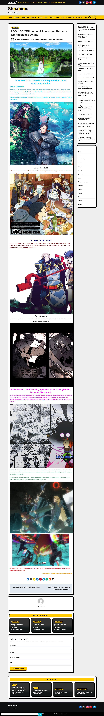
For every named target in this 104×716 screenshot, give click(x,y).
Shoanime (18, 8)
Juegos (80, 166)
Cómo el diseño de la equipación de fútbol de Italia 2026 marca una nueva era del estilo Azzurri (19, 690)
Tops (46, 17)
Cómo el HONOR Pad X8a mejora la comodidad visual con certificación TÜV (85, 132)
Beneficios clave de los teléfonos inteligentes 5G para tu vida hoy (86, 100)
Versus (80, 200)
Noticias (16, 17)
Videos (52, 17)
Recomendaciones (83, 182)
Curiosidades (25, 17)
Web (11, 662)
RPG (62, 39)
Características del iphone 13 (86, 77)
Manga (80, 170)
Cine (62, 17)
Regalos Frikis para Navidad (85, 41)
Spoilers (80, 189)
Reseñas (33, 17)
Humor (80, 163)
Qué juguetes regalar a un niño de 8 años (84, 692)
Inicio (10, 17)
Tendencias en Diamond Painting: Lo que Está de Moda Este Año (86, 139)
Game (50, 39)
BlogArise (56, 714)
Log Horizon (56, 39)
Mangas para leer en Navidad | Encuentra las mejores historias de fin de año (86, 125)
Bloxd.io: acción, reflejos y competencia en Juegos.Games (85, 36)
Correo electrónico (15, 657)
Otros (57, 17)
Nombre (12, 652)
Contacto (79, 17)
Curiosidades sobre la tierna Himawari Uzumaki (26, 587)
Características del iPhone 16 (38, 625)
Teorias (80, 193)
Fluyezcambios (70, 17)
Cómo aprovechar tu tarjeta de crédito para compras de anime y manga (85, 94)
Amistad (33, 39)
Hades (18, 39)
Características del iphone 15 (86, 74)
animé (38, 39)
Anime (80, 151)
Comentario (13, 645)
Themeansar (64, 714)
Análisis (40, 17)
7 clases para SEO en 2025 (85, 114)
